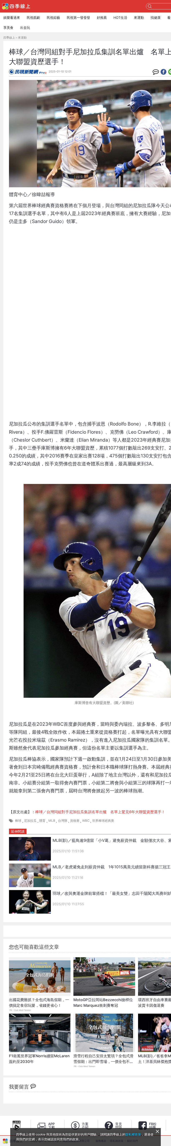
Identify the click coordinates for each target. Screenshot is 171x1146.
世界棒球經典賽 (103, 821)
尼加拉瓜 (30, 821)
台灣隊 (62, 821)
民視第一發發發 (78, 17)
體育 (42, 821)
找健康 (156, 17)
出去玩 (25, 27)
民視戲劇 (33, 17)
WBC (85, 821)
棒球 (18, 821)
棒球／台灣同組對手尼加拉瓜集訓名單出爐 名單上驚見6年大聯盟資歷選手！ (100, 812)
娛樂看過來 (11, 17)
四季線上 (9, 37)
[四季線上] (16, 6)
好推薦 (102, 17)
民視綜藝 (53, 17)
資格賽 (74, 821)
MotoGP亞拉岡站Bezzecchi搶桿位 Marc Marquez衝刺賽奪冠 (103, 1003)
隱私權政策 (133, 1134)
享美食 (8, 27)
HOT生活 (120, 17)
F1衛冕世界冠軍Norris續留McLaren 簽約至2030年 (39, 1059)
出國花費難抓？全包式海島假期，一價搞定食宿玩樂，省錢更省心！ (39, 1003)
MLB (51, 821)
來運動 (139, 17)
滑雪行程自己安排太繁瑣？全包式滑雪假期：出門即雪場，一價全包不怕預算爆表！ (103, 1061)
